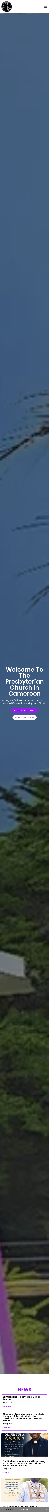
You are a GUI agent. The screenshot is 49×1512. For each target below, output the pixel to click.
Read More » (6, 1406)
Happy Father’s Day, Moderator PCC (22, 1506)
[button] (45, 6)
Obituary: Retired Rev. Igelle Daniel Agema (21, 1397)
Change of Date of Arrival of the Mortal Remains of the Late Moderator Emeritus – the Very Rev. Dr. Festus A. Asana (23, 1417)
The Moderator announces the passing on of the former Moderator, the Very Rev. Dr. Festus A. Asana (23, 1463)
